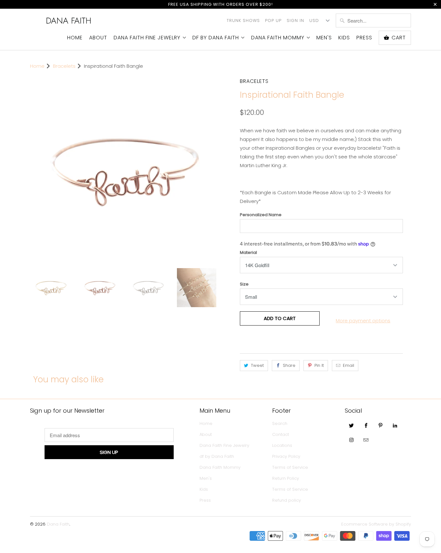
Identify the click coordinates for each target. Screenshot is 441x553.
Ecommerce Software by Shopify (376, 524)
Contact (280, 434)
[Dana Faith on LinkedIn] (395, 425)
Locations (282, 445)
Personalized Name (261, 215)
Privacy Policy (286, 456)
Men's (324, 37)
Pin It (319, 365)
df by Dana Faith (215, 37)
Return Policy (285, 478)
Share (289, 365)
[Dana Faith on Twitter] (351, 425)
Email (348, 365)
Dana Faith (68, 21)
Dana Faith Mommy (277, 37)
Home (75, 37)
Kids (344, 37)
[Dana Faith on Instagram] (351, 440)
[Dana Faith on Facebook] (366, 425)
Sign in (295, 20)
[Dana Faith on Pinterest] (380, 425)
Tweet (257, 365)
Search (279, 423)
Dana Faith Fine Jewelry (147, 37)
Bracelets (254, 81)
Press (364, 37)
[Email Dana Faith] (366, 440)
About (98, 37)
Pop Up (273, 20)
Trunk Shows (243, 20)
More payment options (363, 320)
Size (244, 284)
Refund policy (286, 500)
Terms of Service (290, 467)
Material (248, 252)
